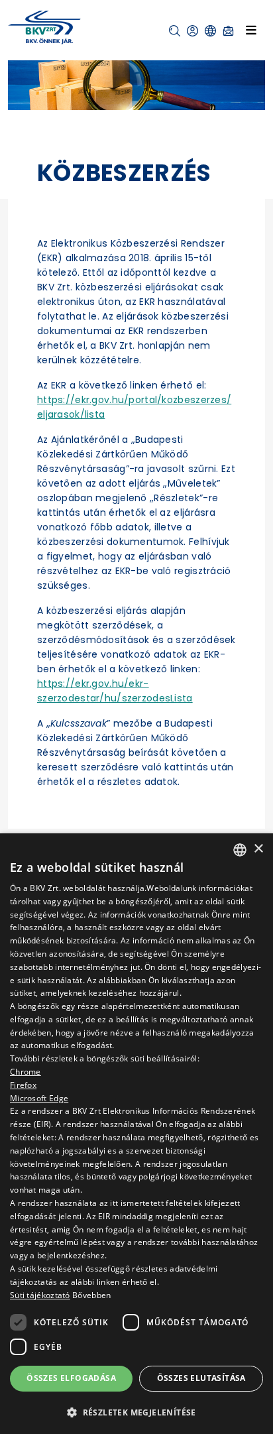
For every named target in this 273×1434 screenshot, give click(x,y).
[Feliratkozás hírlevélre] (228, 31)
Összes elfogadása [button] (71, 1378)
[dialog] (136, 1133)
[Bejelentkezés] (192, 31)
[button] (175, 31)
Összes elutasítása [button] (201, 1378)
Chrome (25, 1071)
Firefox (23, 1085)
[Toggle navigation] (251, 30)
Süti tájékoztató (40, 1295)
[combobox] (239, 850)
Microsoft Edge (39, 1098)
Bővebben (91, 1295)
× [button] (258, 849)
